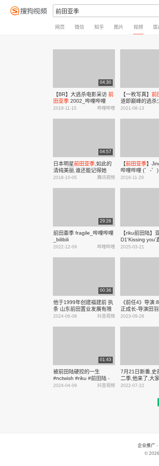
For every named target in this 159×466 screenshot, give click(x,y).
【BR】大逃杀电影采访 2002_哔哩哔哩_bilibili (83, 100)
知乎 (99, 27)
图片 (119, 27)
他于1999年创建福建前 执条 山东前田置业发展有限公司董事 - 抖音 (83, 308)
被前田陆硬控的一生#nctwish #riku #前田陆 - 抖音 (81, 378)
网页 (60, 27)
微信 (79, 27)
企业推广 (146, 445)
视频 (138, 27)
